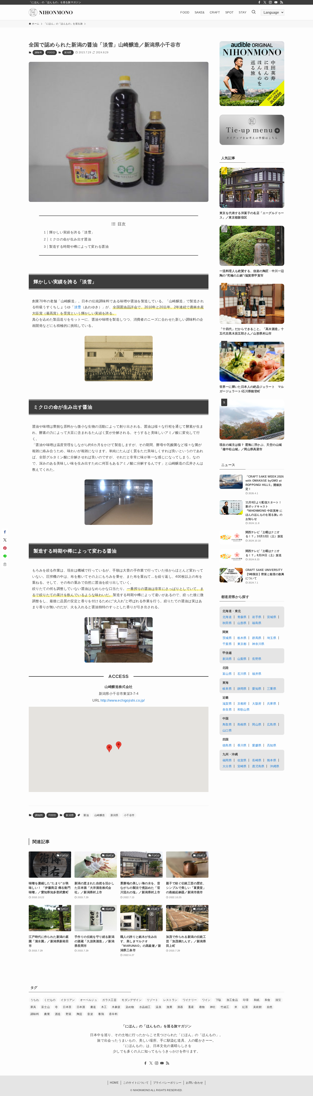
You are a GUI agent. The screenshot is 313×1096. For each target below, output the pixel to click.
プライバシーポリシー (167, 1082)
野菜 (69, 1014)
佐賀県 (242, 760)
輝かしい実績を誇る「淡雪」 (72, 232)
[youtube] (276, 2)
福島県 (256, 623)
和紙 (257, 1000)
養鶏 (101, 1014)
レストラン (170, 1000)
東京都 (242, 644)
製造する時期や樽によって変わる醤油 (79, 246)
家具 (33, 1007)
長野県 (256, 658)
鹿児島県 (258, 766)
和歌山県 (243, 709)
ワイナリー (190, 1000)
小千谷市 (129, 815)
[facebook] (259, 2)
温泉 (158, 1007)
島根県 (242, 724)
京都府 (242, 703)
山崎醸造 (99, 815)
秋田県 (227, 623)
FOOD (51, 52)
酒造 (58, 1014)
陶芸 (79, 1014)
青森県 (242, 617)
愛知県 (256, 688)
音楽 (90, 1014)
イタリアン (68, 1000)
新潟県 (68, 52)
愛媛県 (256, 745)
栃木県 (242, 638)
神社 (213, 1007)
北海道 (227, 617)
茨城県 (227, 638)
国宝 (278, 1000)
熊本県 (271, 760)
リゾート (152, 1000)
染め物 (130, 1007)
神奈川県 (258, 644)
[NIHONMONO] (51, 12)
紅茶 (245, 1007)
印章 (246, 1000)
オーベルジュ (88, 1000)
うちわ (34, 1000)
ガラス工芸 (109, 1000)
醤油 (86, 815)
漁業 (169, 1007)
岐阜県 (227, 688)
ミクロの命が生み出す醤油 (70, 239)
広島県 (271, 724)
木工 (104, 1007)
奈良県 (227, 709)
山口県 (227, 730)
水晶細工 (145, 1007)
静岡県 (242, 688)
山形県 (242, 623)
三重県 (271, 688)
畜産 (191, 1007)
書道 (93, 1007)
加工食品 (232, 1000)
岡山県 (256, 724)
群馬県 (256, 638)
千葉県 (227, 644)
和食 (267, 1000)
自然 (270, 1007)
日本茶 (67, 1007)
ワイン (206, 1000)
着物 (202, 1007)
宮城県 (271, 617)
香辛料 (113, 1014)
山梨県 (242, 658)
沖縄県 (274, 766)
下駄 (218, 1000)
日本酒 (81, 1007)
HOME (114, 1082)
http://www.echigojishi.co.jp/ (123, 700)
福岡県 (227, 760)
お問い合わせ (194, 1082)
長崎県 (256, 760)
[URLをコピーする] (5, 564)
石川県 (242, 673)
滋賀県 (227, 703)
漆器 (180, 1007)
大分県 (227, 766)
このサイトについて (136, 1082)
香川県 (242, 745)
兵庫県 (271, 703)
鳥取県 (227, 724)
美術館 (257, 1007)
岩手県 (256, 617)
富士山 (45, 1007)
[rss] (281, 2)
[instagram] (270, 2)
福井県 (256, 673)
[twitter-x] (265, 2)
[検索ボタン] (253, 12)
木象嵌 (116, 1007)
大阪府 (256, 703)
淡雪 (77, 307)
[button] (109, 748)
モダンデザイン (132, 1000)
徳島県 (227, 745)
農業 (47, 1014)
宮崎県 (242, 766)
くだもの (50, 1000)
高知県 (271, 745)
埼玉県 (271, 638)
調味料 (38, 52)
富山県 (227, 673)
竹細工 (225, 1007)
